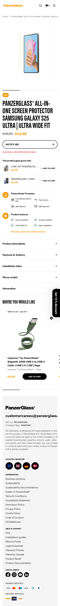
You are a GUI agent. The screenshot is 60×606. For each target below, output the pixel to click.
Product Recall (13, 558)
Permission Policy (15, 504)
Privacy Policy (13, 509)
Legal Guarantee (14, 545)
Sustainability (13, 483)
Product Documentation (18, 563)
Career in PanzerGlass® (18, 491)
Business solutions (15, 478)
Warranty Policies (15, 550)
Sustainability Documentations (22, 487)
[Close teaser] (51, 318)
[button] (56, 303)
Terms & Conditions (16, 496)
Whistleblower (13, 522)
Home (5, 16)
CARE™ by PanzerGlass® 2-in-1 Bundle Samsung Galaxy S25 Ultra (24, 166)
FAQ (8, 533)
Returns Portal (13, 541)
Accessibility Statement (18, 500)
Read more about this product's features (28, 231)
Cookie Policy (13, 513)
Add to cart (49, 168)
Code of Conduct (15, 517)
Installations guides (16, 537)
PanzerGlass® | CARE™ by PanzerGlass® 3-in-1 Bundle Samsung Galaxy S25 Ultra (23, 178)
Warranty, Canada (15, 554)
